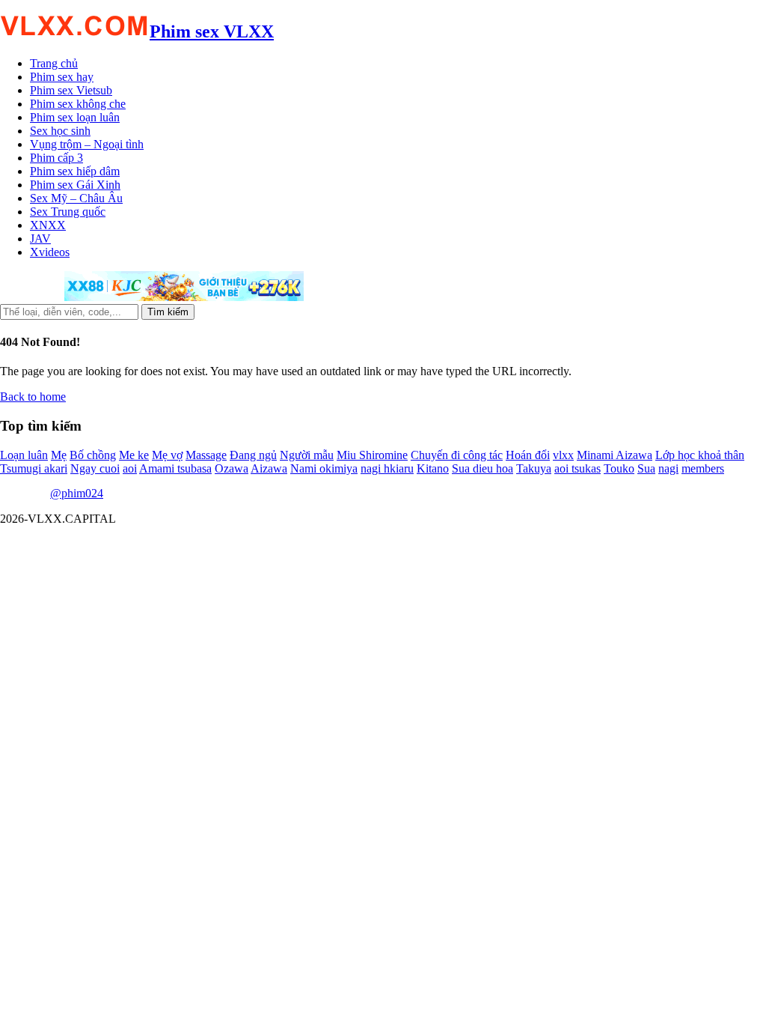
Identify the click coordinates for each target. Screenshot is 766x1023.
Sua (646, 468)
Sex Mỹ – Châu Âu (76, 198)
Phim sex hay (62, 76)
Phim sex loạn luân (75, 117)
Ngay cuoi (95, 468)
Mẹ (59, 455)
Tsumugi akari (33, 468)
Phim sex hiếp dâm (75, 171)
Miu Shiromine (372, 455)
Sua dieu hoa (482, 468)
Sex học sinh (60, 130)
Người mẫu (307, 455)
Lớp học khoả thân (699, 455)
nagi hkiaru (387, 468)
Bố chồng (93, 455)
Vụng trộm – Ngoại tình (87, 144)
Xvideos (50, 252)
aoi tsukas (577, 468)
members (702, 468)
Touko (619, 468)
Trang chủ (54, 63)
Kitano (433, 468)
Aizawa (269, 468)
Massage (206, 455)
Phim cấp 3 (56, 157)
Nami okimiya (324, 468)
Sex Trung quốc (67, 211)
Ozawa (231, 468)
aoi (130, 468)
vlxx (563, 455)
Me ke (134, 455)
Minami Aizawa (614, 455)
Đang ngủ (253, 455)
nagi (668, 468)
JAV (40, 238)
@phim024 (76, 493)
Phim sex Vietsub (71, 90)
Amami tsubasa (175, 468)
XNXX (48, 225)
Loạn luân (24, 455)
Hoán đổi (528, 455)
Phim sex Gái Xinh (75, 184)
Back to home (33, 396)
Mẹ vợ (167, 455)
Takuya (533, 468)
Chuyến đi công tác (457, 455)
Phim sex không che (78, 103)
